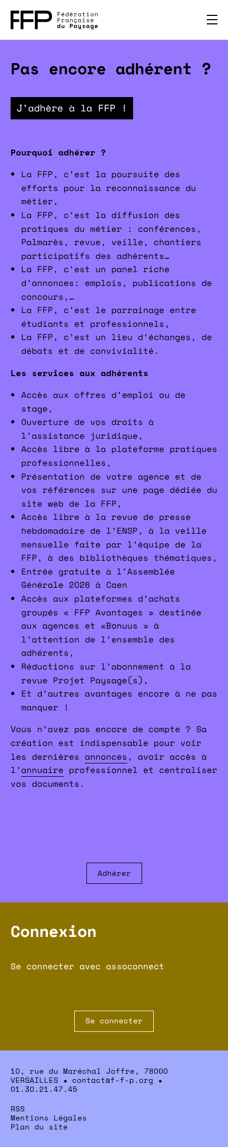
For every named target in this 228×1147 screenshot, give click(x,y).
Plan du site (39, 1126)
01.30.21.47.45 (44, 1088)
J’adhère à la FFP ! (71, 108)
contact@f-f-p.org (112, 1079)
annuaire (42, 769)
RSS (18, 1108)
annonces (106, 756)
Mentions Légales (49, 1117)
